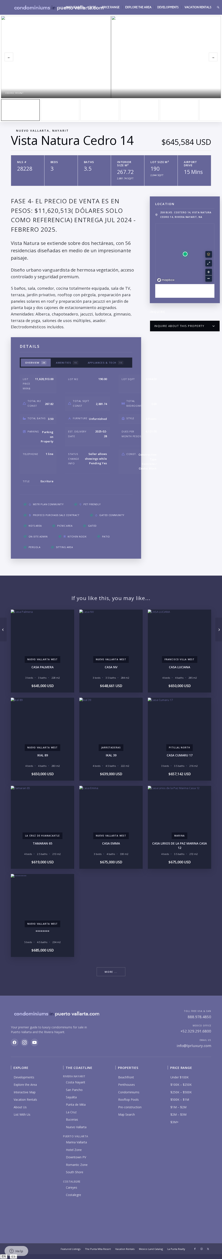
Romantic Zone (77, 1165)
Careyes (71, 1187)
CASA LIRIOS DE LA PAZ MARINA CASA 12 (179, 845)
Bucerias (72, 1119)
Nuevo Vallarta (76, 1127)
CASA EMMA (111, 843)
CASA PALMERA (42, 667)
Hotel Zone (74, 1150)
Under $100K (179, 1077)
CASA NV (111, 667)
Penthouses (126, 1085)
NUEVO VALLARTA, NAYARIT (42, 131)
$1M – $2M (178, 1107)
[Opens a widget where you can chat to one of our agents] (16, 1251)
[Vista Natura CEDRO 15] (3, 629)
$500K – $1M (179, 1099)
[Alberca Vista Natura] (139, 110)
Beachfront (126, 1077)
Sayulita (71, 1097)
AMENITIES (66, 362)
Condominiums (128, 1092)
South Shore (74, 1172)
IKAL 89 (42, 755)
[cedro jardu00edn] (60, 110)
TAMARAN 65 (42, 843)
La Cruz (71, 1112)
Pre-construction (130, 1107)
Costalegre (73, 1195)
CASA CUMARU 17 (180, 755)
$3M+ (174, 1122)
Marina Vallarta (76, 1142)
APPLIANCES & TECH (105, 362)
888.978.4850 (199, 1017)
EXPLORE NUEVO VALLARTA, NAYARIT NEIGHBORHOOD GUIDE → (184, 291)
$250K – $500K (181, 1092)
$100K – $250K (181, 1085)
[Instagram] (24, 1042)
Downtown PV (76, 1157)
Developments (24, 1077)
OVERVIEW (35, 362)
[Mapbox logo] (166, 280)
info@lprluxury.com (194, 1045)
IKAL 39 (111, 755)
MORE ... (111, 971)
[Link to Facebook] (195, 1249)
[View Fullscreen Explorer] (209, 263)
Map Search (126, 1114)
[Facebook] (14, 1042)
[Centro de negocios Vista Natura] (179, 110)
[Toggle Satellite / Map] (209, 254)
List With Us (22, 1114)
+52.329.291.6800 (195, 1031)
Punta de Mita (76, 1104)
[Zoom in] (209, 272)
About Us (20, 1107)
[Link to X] (208, 1249)
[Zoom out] (209, 278)
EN (4, 1256)
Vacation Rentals (25, 1099)
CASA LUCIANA (179, 667)
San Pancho (74, 1090)
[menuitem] (74, 7)
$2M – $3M (178, 1114)
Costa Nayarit (75, 1082)
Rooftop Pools (128, 1099)
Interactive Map (25, 1092)
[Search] (218, 7)
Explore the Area (25, 1085)
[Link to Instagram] (201, 1249)
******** (42, 931)
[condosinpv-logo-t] (58, 7)
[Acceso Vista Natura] (99, 110)
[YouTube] (34, 1042)
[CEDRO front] (20, 110)
